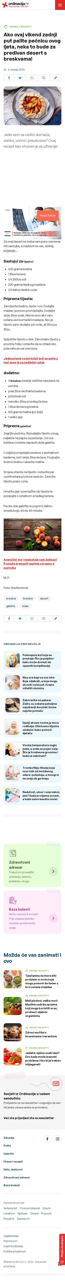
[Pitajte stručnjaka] (62, 1249)
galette (25, 426)
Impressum (10, 1240)
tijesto (28, 261)
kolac (25, 606)
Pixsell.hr (9, 1218)
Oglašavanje (11, 1235)
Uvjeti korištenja (13, 1246)
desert (44, 598)
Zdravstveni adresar (17, 1177)
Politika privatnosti (15, 1251)
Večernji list (10, 1208)
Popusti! (46, 1213)
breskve (28, 598)
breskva (11, 598)
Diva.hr (47, 1208)
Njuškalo (23, 1213)
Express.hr (23, 1218)
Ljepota (9, 1153)
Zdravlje (9, 1137)
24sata (34, 1213)
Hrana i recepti (13, 1161)
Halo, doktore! (13, 1169)
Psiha (7, 1145)
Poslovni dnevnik (30, 1208)
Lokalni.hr (9, 1213)
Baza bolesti (12, 1185)
